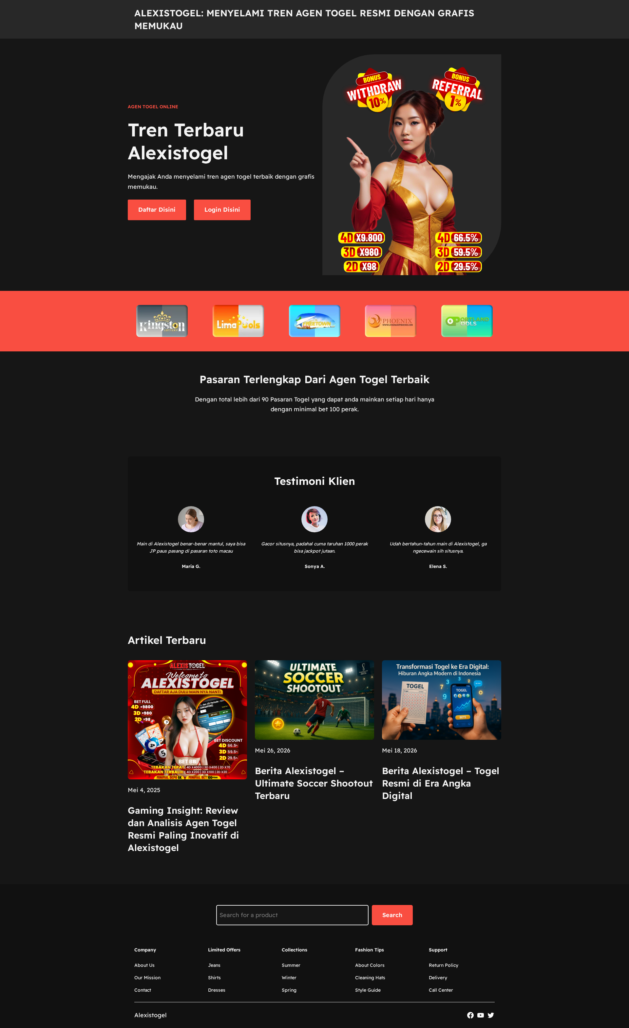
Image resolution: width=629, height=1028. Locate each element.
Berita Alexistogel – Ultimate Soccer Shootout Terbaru (314, 783)
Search (392, 915)
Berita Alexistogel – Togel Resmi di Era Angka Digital (440, 783)
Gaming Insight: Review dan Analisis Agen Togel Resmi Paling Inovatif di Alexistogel (183, 829)
